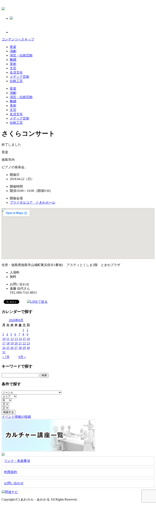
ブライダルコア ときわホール (32, 202)
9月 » (22, 357)
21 (20, 343)
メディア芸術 (19, 76)
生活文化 (16, 72)
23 (28, 343)
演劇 (13, 51)
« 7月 (6, 357)
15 (24, 339)
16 (28, 339)
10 (3, 339)
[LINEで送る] (37, 301)
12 (12, 339)
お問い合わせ (14, 483)
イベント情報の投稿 (16, 416)
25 (8, 348)
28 (20, 348)
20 (16, 343)
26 (12, 348)
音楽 (13, 47)
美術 (13, 64)
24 (3, 348)
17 (3, 343)
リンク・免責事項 (17, 461)
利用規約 (10, 472)
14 (20, 339)
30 (28, 348)
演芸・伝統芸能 (21, 55)
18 (8, 343)
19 (12, 343)
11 (7, 339)
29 (24, 348)
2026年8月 (16, 320)
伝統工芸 (16, 81)
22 (24, 343)
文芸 (13, 68)
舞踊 (13, 59)
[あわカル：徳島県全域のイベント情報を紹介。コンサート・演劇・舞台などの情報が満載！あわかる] (3, 8)
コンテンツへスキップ (18, 39)
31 (3, 352)
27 (16, 348)
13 (16, 339)
